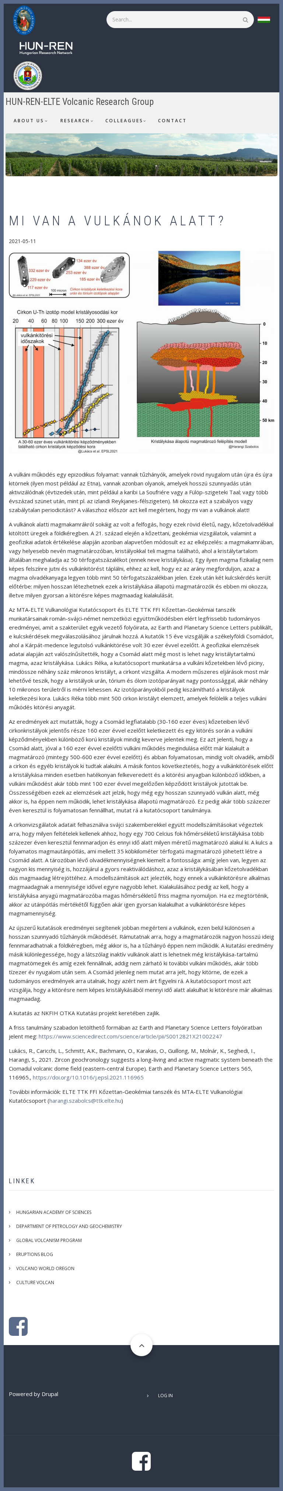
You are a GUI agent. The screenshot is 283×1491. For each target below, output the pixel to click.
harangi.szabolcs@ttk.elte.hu (85, 1100)
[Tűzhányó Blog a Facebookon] (18, 1332)
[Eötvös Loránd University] (31, 75)
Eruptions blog (34, 1254)
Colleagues (124, 120)
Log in (165, 1395)
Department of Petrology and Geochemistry (69, 1226)
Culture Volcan (35, 1282)
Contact (172, 120)
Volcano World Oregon (45, 1268)
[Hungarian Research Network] (50, 47)
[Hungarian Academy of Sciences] (27, 19)
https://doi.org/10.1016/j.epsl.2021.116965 (88, 1077)
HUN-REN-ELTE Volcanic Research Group (80, 101)
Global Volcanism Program (49, 1240)
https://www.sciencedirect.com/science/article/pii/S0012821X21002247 (130, 1036)
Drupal (50, 1394)
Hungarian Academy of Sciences (53, 1212)
